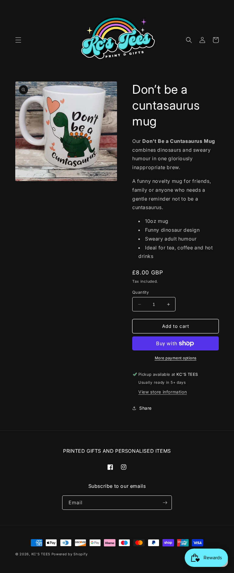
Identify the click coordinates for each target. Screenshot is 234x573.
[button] (18, 40)
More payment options (176, 358)
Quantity (140, 292)
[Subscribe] (165, 502)
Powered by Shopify (69, 554)
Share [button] (145, 408)
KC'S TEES (40, 554)
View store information (162, 391)
